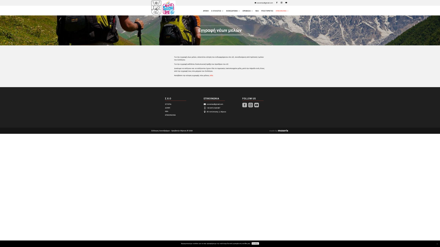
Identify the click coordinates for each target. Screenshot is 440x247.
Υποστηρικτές (267, 11)
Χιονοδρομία (232, 11)
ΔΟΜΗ (167, 108)
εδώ (211, 75)
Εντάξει (255, 243)
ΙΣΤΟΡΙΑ (168, 104)
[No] (437, 244)
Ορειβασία (246, 11)
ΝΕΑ (257, 11)
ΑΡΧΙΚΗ (206, 11)
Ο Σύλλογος (216, 11)
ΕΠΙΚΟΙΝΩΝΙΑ (281, 11)
